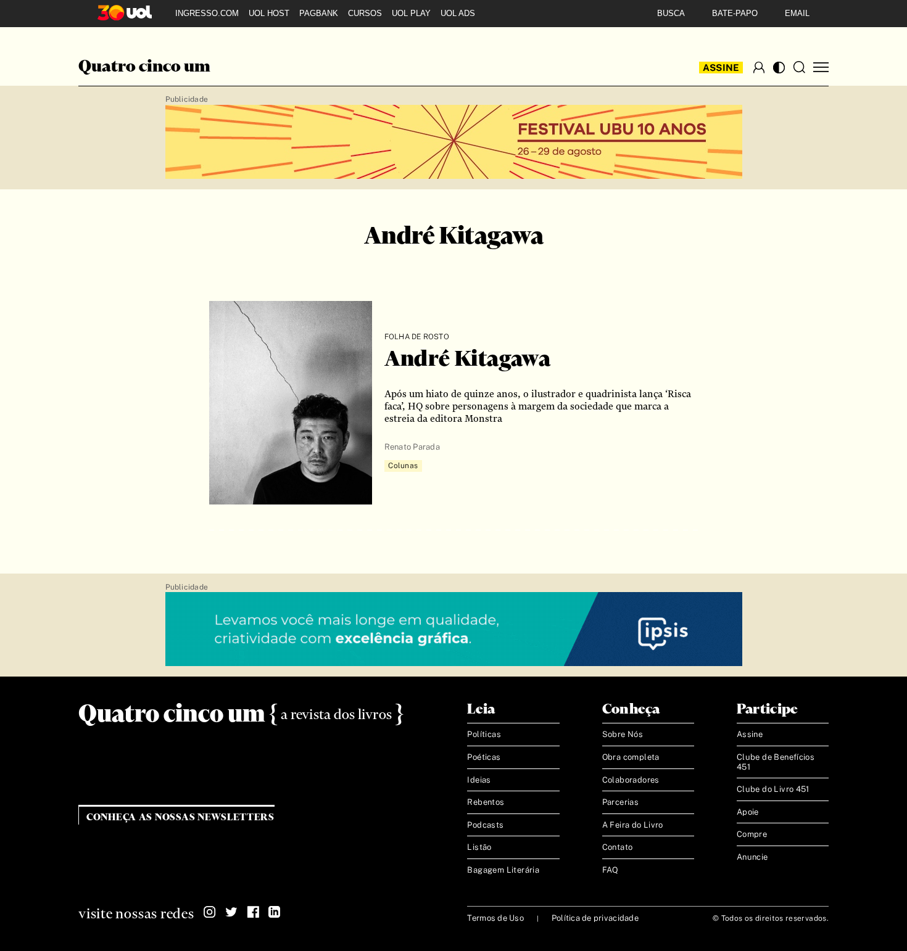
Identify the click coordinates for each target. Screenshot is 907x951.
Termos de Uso (495, 918)
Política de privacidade (595, 918)
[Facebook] (253, 912)
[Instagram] (210, 912)
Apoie (748, 812)
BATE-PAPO (735, 13)
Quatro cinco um (144, 67)
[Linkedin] (274, 912)
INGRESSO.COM (207, 13)
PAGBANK (318, 13)
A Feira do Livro (632, 825)
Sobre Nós (623, 734)
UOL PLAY (411, 13)
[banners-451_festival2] (453, 142)
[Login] (759, 67)
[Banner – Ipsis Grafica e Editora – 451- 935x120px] (453, 629)
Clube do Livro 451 (773, 789)
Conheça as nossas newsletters (180, 817)
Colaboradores (631, 779)
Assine (721, 67)
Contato (617, 847)
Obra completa (631, 757)
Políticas (484, 734)
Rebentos (485, 802)
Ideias (479, 779)
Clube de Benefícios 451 (775, 762)
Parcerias (620, 802)
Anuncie (752, 857)
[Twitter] (231, 912)
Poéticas (483, 757)
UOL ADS (458, 13)
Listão (479, 847)
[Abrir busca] (799, 67)
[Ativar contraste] (779, 67)
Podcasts (485, 825)
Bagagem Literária (503, 870)
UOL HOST (269, 13)
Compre (752, 834)
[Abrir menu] (821, 67)
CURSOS (365, 13)
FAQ (610, 870)
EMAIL (797, 13)
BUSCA (671, 13)
